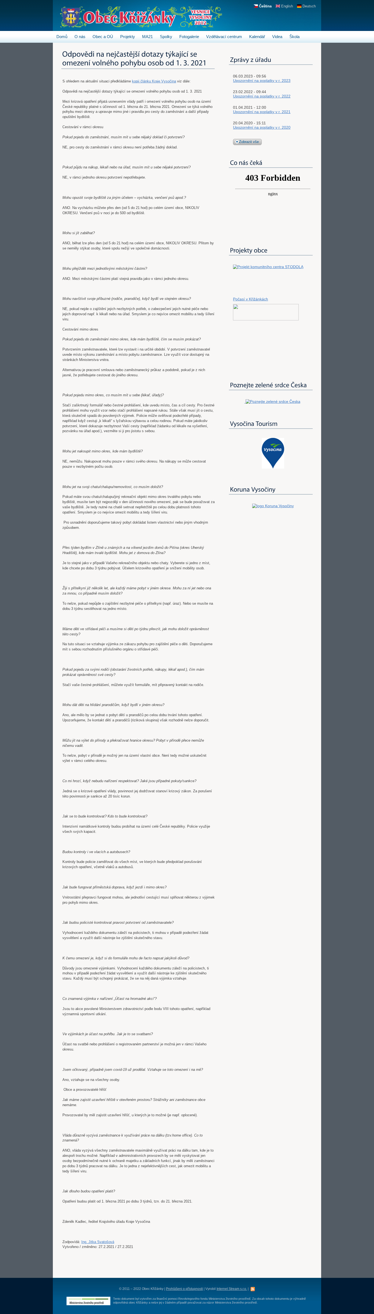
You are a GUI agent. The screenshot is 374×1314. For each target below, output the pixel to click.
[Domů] (141, 25)
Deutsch (308, 6)
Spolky (166, 36)
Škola (294, 36)
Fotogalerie (189, 36)
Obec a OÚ (103, 36)
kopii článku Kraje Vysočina (154, 81)
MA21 (147, 36)
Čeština (265, 6)
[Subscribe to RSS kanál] (253, 1288)
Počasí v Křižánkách (250, 299)
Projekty (127, 36)
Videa (277, 36)
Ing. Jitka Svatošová (97, 1242)
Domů (61, 36)
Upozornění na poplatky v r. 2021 (261, 112)
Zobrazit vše (249, 142)
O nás (79, 36)
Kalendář (257, 36)
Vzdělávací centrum (224, 36)
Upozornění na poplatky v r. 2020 (261, 127)
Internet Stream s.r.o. (232, 1289)
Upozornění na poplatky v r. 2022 (261, 96)
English (286, 6)
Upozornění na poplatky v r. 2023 (261, 80)
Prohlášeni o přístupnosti (184, 1289)
